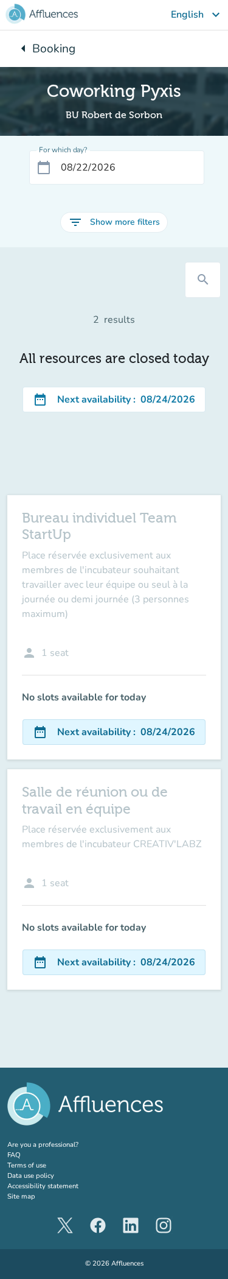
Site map (21, 1196)
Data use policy (30, 1175)
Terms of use (26, 1165)
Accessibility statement (42, 1186)
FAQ (14, 1155)
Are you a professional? (57, 1144)
